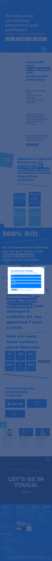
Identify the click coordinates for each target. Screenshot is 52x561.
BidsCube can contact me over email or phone (27, 289)
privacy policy (29, 290)
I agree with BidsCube (26, 290)
